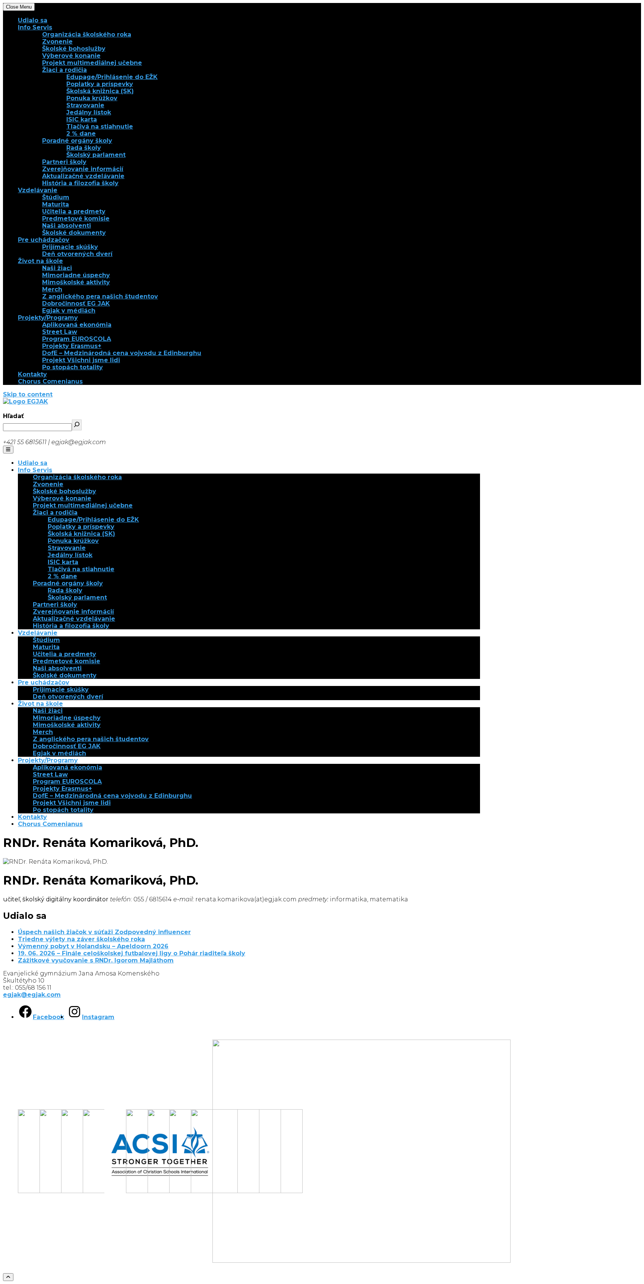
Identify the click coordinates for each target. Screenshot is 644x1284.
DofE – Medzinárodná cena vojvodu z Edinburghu (121, 353)
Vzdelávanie (37, 190)
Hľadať (13, 416)
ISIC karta (81, 119)
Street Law (59, 331)
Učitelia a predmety (73, 211)
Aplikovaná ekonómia (76, 324)
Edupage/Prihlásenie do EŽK (112, 76)
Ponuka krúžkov (91, 98)
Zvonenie (57, 41)
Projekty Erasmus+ (71, 346)
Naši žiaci (57, 268)
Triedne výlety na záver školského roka (81, 939)
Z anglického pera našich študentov (100, 296)
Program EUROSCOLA (76, 338)
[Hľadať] (77, 425)
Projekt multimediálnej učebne (92, 62)
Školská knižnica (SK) (100, 91)
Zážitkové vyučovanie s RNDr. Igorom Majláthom (96, 960)
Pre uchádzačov (43, 239)
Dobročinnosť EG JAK (76, 303)
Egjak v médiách (68, 310)
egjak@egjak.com (32, 994)
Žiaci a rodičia (64, 69)
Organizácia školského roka (86, 34)
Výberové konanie (71, 55)
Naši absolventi (66, 225)
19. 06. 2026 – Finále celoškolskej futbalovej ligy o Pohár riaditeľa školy (131, 953)
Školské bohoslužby (73, 48)
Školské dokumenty (74, 232)
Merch (52, 289)
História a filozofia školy (80, 183)
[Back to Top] (8, 1277)
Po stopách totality (72, 367)
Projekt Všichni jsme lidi (81, 360)
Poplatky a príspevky (99, 84)
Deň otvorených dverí (77, 253)
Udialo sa (32, 20)
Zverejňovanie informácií (82, 169)
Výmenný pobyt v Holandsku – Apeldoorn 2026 (93, 946)
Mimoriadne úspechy (76, 275)
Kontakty (32, 374)
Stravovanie (85, 105)
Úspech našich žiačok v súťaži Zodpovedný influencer (104, 932)
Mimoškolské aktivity (76, 282)
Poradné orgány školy (77, 140)
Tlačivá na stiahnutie (99, 126)
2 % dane (81, 133)
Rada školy (83, 147)
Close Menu (19, 7)
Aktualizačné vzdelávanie (83, 176)
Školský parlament (96, 154)
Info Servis (35, 27)
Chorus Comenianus (50, 381)
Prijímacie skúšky (70, 246)
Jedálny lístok (88, 112)
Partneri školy (64, 161)
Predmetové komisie (76, 218)
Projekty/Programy (48, 317)
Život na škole (40, 261)
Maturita (55, 204)
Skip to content (28, 394)
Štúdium (55, 197)
